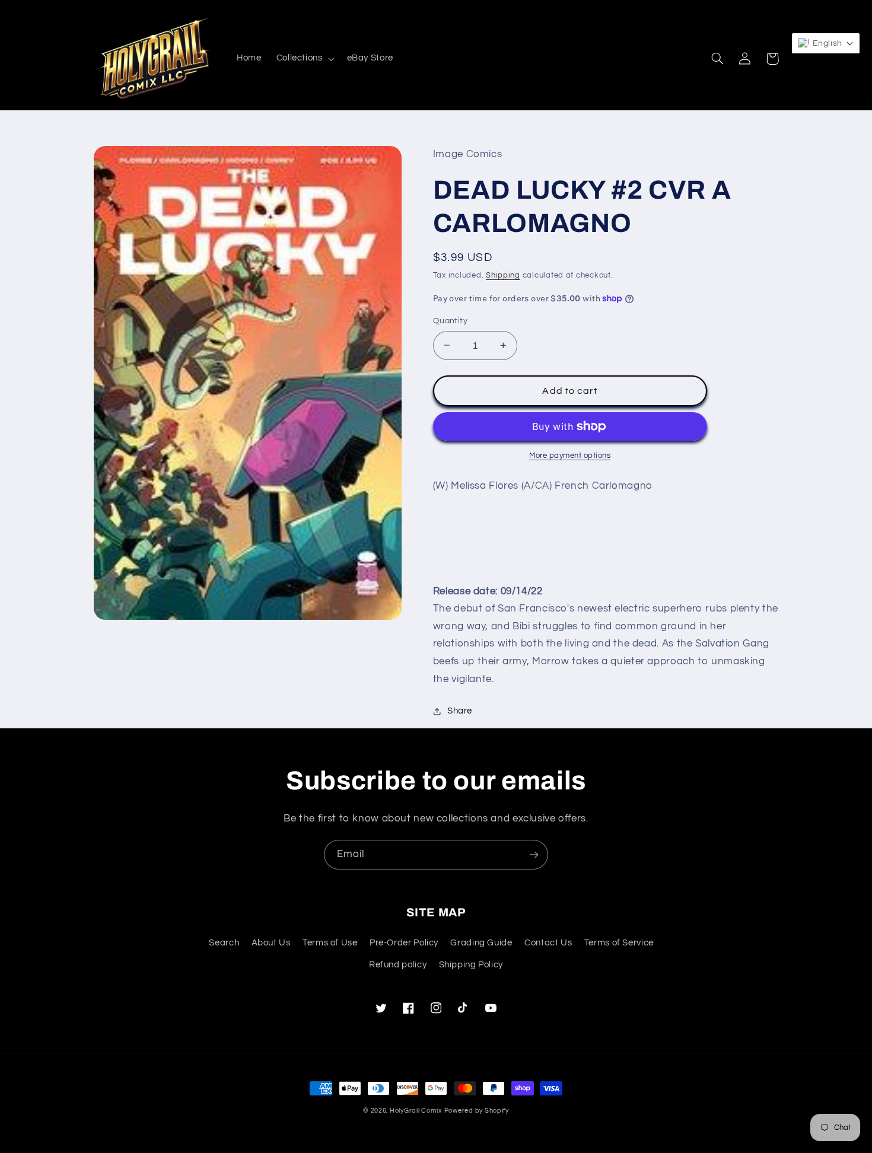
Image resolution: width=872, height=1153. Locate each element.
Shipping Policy (471, 964)
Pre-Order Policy (404, 942)
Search (224, 942)
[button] (304, 59)
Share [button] (459, 710)
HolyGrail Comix (416, 1110)
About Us (271, 942)
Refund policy (398, 964)
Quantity (450, 321)
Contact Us (548, 942)
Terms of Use (330, 942)
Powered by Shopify (476, 1110)
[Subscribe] (534, 854)
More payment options (570, 456)
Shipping (503, 275)
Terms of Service (619, 942)
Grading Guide (481, 942)
